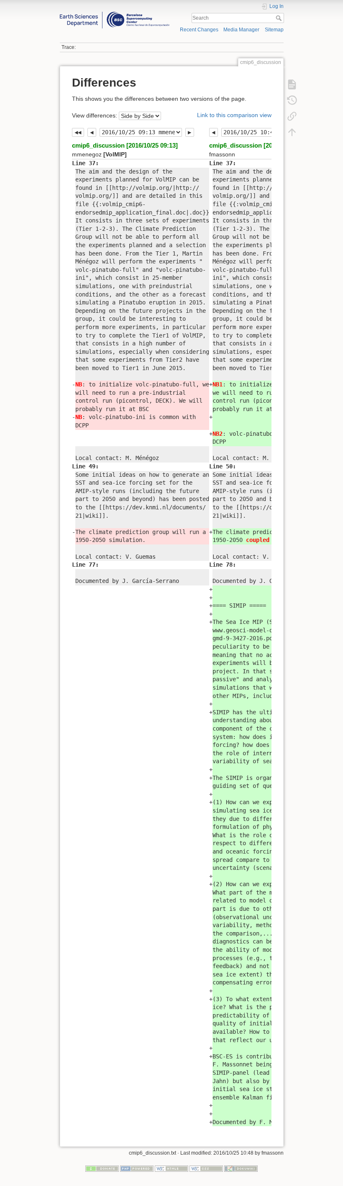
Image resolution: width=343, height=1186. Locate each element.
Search (280, 18)
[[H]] (114, 14)
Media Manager (241, 30)
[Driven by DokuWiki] (241, 1168)
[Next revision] (189, 132)
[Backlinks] (292, 116)
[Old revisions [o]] (292, 100)
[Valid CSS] (206, 1168)
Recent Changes (199, 30)
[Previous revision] (91, 132)
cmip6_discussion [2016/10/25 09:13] (125, 145)
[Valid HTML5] (171, 1168)
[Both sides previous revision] (78, 132)
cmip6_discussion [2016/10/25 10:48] (262, 145)
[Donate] (102, 1168)
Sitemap (274, 30)
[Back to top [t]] (292, 132)
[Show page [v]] (292, 84)
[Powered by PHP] (137, 1168)
